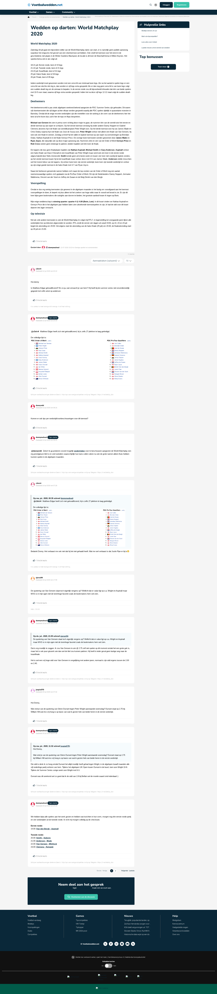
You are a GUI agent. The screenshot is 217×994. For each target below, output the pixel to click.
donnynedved (53, 247)
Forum (34, 17)
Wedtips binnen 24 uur (149, 31)
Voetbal (32, 12)
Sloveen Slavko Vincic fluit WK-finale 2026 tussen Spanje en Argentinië (137, 931)
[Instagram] (117, 944)
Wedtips (31, 924)
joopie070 (40, 689)
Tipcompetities (82, 920)
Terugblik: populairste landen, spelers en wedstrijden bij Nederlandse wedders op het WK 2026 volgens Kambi (137, 920)
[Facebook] (111, 944)
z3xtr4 (38, 269)
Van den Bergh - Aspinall (47, 829)
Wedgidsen (176, 920)
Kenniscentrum (178, 924)
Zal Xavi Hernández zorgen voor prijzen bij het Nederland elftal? (137, 924)
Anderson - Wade (44, 841)
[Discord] (128, 944)
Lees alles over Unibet (149, 42)
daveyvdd (40, 405)
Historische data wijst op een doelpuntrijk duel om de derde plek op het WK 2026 (137, 934)
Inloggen (166, 5)
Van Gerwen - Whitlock (46, 844)
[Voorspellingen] (134, 944)
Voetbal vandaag (34, 920)
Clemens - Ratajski (44, 847)
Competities (32, 934)
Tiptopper (80, 927)
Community (67, 12)
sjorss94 (39, 577)
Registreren (181, 5)
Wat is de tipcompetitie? (150, 36)
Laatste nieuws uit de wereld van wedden (156, 48)
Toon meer (162, 67)
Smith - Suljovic (43, 838)
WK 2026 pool (81, 931)
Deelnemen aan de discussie (83, 897)
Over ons (176, 934)
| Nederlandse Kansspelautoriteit (134, 957)
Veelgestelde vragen (180, 927)
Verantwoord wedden (180, 931)
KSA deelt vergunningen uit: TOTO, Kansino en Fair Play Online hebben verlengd (137, 927)
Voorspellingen (34, 927)
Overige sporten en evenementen (49, 17)
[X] (106, 944)
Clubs (30, 931)
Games (49, 12)
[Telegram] (122, 944)
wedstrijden (79, 451)
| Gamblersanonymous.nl (115, 957)
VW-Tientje (80, 924)
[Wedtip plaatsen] (150, 4)
